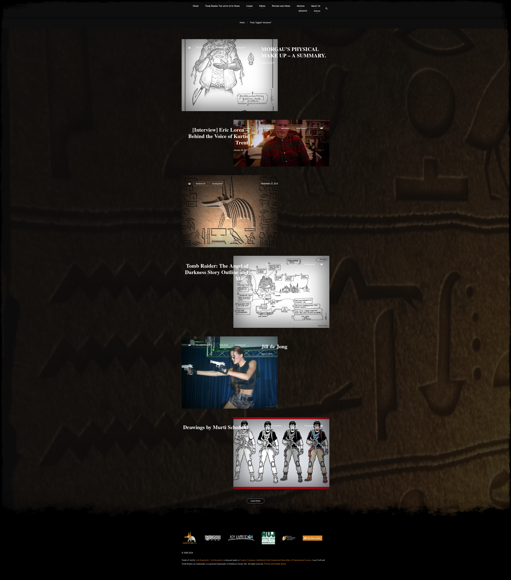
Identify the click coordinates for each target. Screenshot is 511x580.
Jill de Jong (274, 346)
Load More (255, 501)
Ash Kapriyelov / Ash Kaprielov (209, 560)
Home (242, 22)
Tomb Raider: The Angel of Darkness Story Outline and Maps (216, 272)
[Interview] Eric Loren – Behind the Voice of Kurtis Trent (218, 136)
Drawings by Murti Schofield (215, 427)
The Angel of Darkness (204, 48)
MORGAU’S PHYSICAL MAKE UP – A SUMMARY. (293, 52)
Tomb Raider (223, 48)
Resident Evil (200, 184)
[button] (196, 5)
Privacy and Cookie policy (275, 564)
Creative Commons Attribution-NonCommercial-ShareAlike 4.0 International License (275, 560)
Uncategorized (240, 48)
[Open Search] (326, 8)
